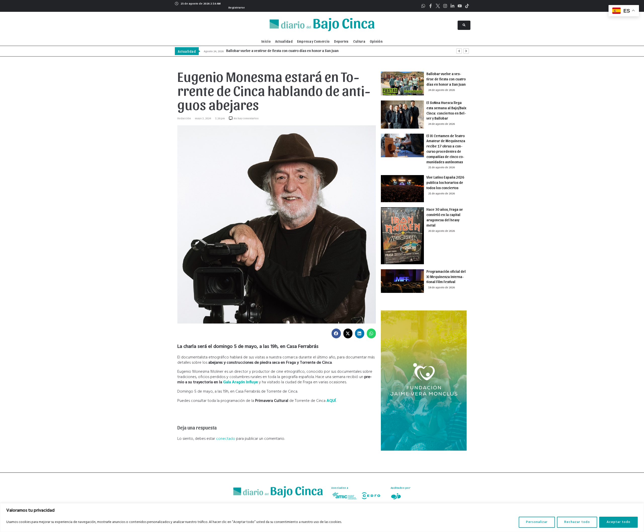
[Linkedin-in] (452, 6)
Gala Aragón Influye (240, 382)
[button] (236, 7)
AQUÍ (331, 401)
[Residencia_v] (424, 449)
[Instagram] (445, 6)
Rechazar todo (577, 522)
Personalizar (537, 522)
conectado (225, 439)
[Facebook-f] (430, 6)
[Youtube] (460, 6)
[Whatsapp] (423, 6)
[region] (322, 517)
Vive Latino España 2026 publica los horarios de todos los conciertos (445, 182)
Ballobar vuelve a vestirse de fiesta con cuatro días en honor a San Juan (446, 78)
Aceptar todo (618, 522)
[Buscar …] (464, 25)
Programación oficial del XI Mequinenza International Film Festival (446, 276)
